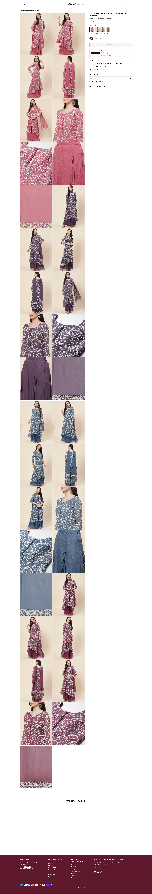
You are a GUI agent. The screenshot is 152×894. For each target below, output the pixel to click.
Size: (90, 35)
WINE (108, 29)
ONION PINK (91, 29)
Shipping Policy (74, 869)
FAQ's (72, 880)
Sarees (49, 872)
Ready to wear (51, 874)
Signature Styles (52, 869)
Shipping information (97, 81)
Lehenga (50, 876)
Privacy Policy (74, 873)
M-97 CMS (91, 39)
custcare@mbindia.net (28, 868)
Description (93, 74)
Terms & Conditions (75, 867)
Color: (94, 25)
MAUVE (97, 29)
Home (21, 10)
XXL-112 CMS (99, 39)
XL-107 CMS (95, 39)
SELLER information (96, 78)
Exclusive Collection (52, 867)
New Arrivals (51, 865)
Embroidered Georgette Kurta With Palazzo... (31, 10)
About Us (73, 864)
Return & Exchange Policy (76, 871)
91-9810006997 (27, 866)
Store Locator (74, 875)
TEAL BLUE (102, 29)
